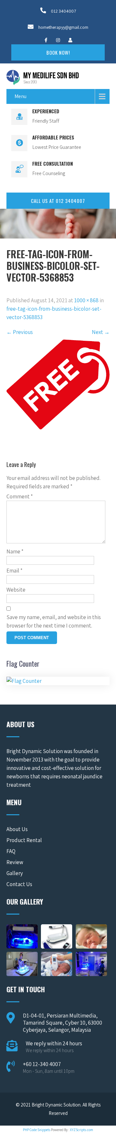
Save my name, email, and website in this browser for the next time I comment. (53, 621)
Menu (20, 96)
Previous (19, 332)
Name (15, 551)
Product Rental (24, 840)
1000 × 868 (86, 300)
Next (101, 332)
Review (14, 862)
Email (14, 570)
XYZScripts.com (81, 1130)
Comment (19, 496)
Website (15, 589)
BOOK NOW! (58, 52)
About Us (17, 829)
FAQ (10, 851)
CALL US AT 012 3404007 (58, 200)
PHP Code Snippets (36, 1130)
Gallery (14, 873)
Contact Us (19, 884)
